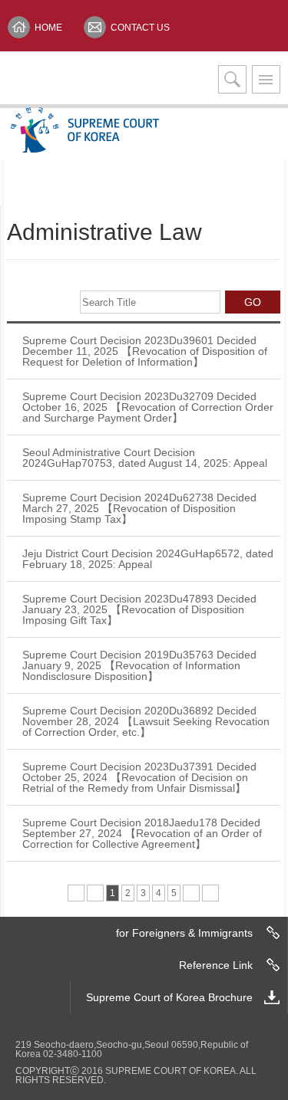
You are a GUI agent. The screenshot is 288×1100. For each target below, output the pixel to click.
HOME (48, 27)
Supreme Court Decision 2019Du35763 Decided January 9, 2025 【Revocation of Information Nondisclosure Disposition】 (139, 665)
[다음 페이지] (191, 893)
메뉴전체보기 (266, 79)
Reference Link (216, 965)
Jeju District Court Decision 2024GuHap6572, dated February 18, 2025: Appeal (147, 558)
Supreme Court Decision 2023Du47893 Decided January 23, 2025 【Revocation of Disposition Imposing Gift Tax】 (139, 609)
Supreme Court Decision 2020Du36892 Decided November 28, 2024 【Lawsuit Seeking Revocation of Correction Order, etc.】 (146, 721)
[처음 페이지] (76, 893)
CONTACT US (140, 27)
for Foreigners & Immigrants (184, 933)
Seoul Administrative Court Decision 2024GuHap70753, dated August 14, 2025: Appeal (144, 457)
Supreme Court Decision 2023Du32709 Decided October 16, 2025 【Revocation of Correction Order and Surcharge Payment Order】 (147, 407)
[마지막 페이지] (210, 893)
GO (252, 302)
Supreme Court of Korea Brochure (169, 997)
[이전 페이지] (95, 893)
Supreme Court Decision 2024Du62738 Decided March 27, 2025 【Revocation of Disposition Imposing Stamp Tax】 (139, 508)
